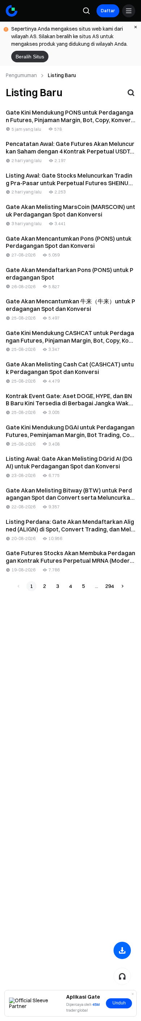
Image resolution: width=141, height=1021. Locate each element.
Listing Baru (62, 75)
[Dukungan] (122, 976)
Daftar (108, 10)
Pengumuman (21, 75)
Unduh (119, 1003)
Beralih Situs (30, 56)
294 (109, 586)
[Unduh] (122, 950)
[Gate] (11, 11)
